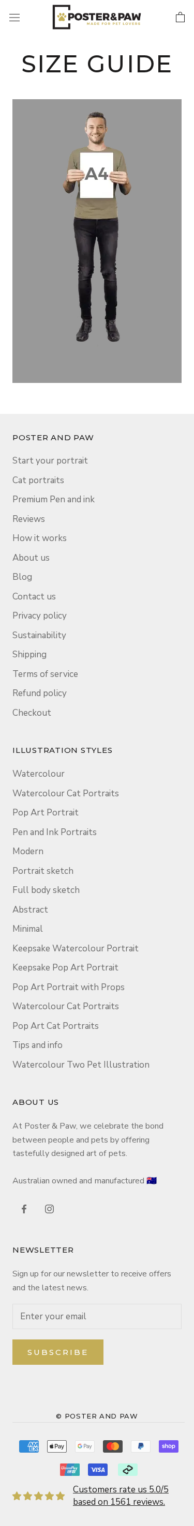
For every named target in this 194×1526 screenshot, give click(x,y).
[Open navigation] (14, 16)
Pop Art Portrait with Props (68, 987)
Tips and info (37, 1045)
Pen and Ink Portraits (54, 832)
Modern (27, 851)
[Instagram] (49, 1208)
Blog (22, 577)
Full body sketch (46, 890)
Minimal (27, 929)
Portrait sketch (42, 871)
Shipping (29, 654)
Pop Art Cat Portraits (55, 1026)
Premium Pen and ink (53, 499)
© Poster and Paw (97, 1416)
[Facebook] (24, 1208)
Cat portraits (38, 480)
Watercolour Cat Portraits (65, 793)
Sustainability (39, 635)
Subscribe (57, 1352)
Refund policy (39, 693)
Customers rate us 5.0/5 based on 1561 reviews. (121, 1496)
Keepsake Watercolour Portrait (75, 948)
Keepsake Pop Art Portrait (65, 968)
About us (31, 558)
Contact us (34, 597)
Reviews (28, 519)
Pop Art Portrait (45, 813)
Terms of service (45, 674)
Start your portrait (50, 461)
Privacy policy (39, 616)
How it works (39, 538)
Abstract (30, 910)
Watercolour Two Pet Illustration (81, 1065)
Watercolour (38, 774)
